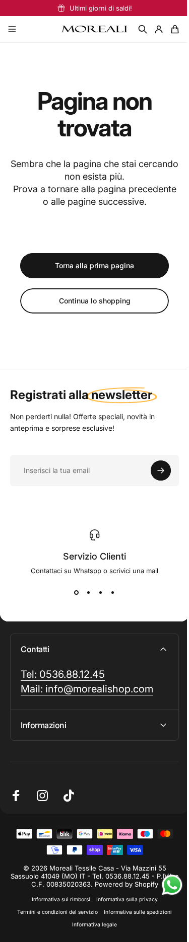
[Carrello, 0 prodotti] (175, 29)
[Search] (143, 29)
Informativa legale (91, 924)
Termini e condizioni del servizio (54, 912)
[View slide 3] (101, 593)
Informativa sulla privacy (123, 899)
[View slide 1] (77, 593)
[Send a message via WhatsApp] (164, 885)
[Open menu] (12, 29)
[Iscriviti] (161, 470)
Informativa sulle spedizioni (134, 912)
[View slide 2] (89, 593)
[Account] (159, 29)
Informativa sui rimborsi (57, 899)
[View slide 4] (113, 593)
